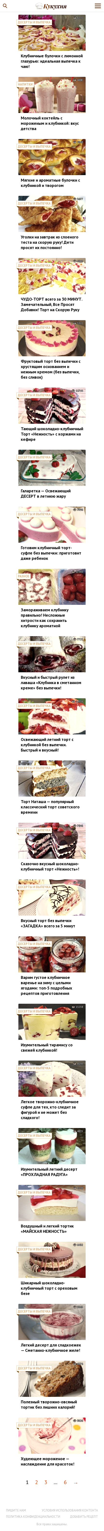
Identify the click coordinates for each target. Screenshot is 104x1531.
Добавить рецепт (84, 1517)
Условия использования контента (70, 1510)
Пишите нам (16, 1510)
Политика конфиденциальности (33, 1517)
